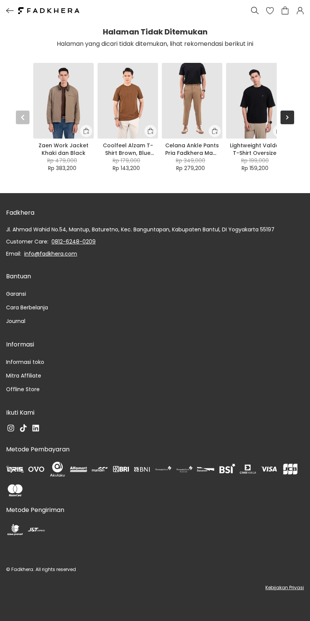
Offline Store (23, 389)
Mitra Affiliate (23, 375)
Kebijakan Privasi (284, 587)
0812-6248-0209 (73, 241)
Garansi (16, 294)
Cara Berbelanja (27, 307)
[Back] (10, 10)
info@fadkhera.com (50, 253)
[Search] (255, 10)
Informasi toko (25, 362)
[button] (270, 10)
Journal (15, 321)
